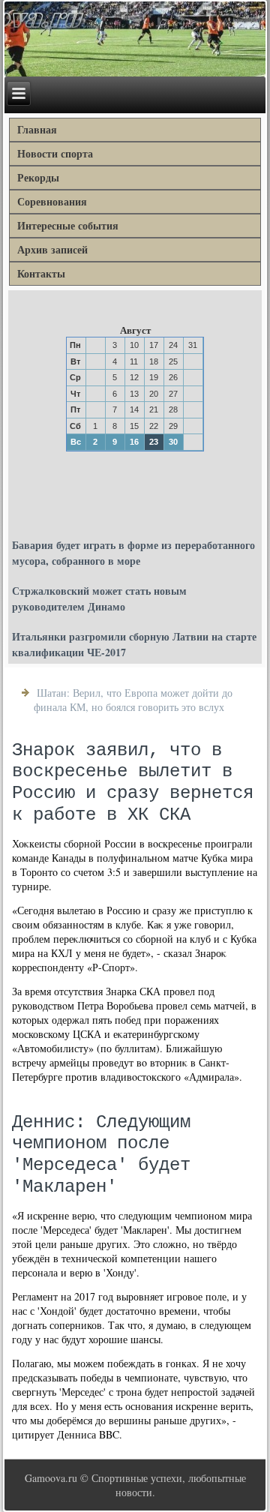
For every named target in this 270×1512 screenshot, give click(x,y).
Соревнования (52, 201)
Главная (37, 129)
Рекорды (38, 177)
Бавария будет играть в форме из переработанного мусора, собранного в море (133, 552)
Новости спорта (55, 153)
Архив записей (52, 249)
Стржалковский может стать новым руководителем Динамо (99, 598)
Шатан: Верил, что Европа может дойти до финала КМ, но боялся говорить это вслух (133, 700)
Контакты (41, 273)
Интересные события (67, 225)
